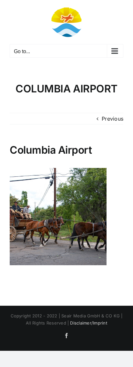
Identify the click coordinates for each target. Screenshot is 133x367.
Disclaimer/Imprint (88, 323)
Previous (112, 118)
